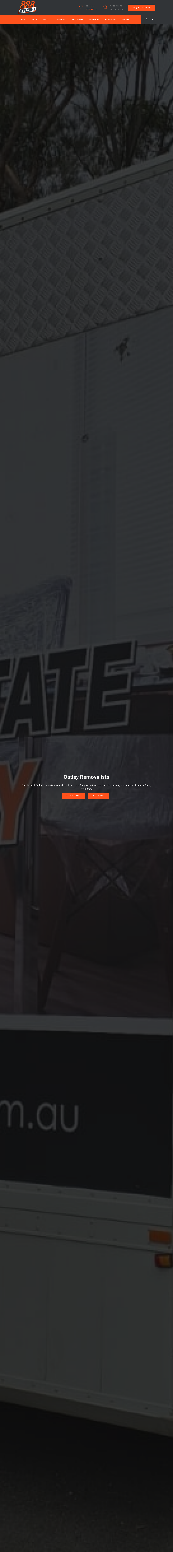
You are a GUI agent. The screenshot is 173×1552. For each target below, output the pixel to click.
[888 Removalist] (27, 7)
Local (45, 19)
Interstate (94, 19)
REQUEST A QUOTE (142, 8)
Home (23, 19)
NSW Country (77, 19)
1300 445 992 (92, 9)
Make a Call (98, 796)
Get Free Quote (73, 796)
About (34, 19)
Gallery (125, 19)
